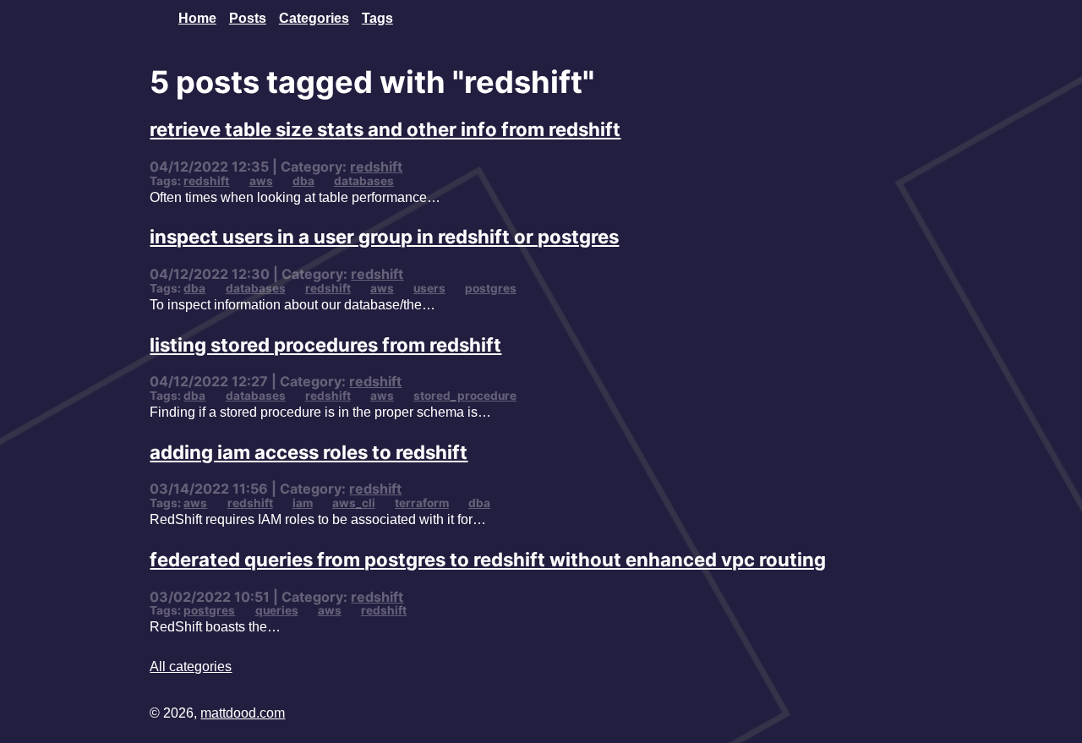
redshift (376, 166)
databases (364, 181)
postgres (490, 288)
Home (197, 17)
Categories (314, 17)
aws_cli (353, 503)
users (429, 288)
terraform (422, 503)
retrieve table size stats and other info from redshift (385, 128)
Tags (377, 17)
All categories (191, 666)
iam (302, 503)
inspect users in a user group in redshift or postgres (384, 236)
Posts (247, 17)
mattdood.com (242, 712)
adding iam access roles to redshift (308, 451)
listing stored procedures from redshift (325, 344)
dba (303, 181)
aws (261, 181)
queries (276, 610)
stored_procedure (464, 395)
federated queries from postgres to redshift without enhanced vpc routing (488, 559)
